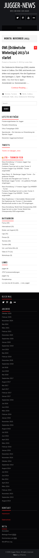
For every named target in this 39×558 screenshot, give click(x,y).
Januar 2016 (6, 418)
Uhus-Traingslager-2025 (10, 128)
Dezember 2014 (7, 454)
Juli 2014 (5, 472)
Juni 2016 (5, 407)
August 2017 (6, 382)
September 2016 (7, 400)
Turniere (14, 94)
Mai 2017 (5, 385)
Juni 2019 (5, 349)
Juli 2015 (5, 432)
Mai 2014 (5, 479)
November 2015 (7, 421)
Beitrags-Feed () (9, 534)
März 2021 (5, 328)
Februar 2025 (6, 317)
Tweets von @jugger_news (11, 151)
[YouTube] (28, 18)
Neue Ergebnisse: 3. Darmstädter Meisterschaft (18, 199)
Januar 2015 (6, 450)
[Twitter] (17, 18)
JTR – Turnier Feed (13, 157)
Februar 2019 (6, 357)
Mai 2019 (5, 353)
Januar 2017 (6, 396)
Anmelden (5, 531)
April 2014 (5, 483)
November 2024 (7, 320)
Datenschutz (6, 520)
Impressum (6, 513)
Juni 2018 (5, 371)
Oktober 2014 (6, 461)
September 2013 (7, 497)
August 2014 (6, 468)
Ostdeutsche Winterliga (27, 97)
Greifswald (5, 97)
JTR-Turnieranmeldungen (11, 272)
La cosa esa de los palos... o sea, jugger (16, 283)
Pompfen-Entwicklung (9, 125)
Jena (16, 97)
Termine (7, 94)
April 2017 (5, 389)
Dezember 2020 (7, 335)
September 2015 (7, 425)
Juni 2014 (5, 475)
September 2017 (7, 378)
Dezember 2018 (7, 360)
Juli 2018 (5, 367)
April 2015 (5, 439)
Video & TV (6, 252)
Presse (4, 237)
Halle (12, 97)
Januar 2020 (6, 342)
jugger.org (5, 276)
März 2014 (5, 486)
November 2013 (7, 493)
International (6, 226)
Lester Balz (28, 62)
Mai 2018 (5, 375)
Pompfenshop (6, 279)
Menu (19, 28)
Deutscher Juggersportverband (12, 138)
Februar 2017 (6, 393)
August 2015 (6, 429)
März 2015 (5, 443)
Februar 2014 (6, 490)
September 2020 (7, 338)
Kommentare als (9, 538)
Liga (3, 234)
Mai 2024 (5, 324)
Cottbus (29, 94)
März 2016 (5, 411)
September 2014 (7, 465)
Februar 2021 (6, 331)
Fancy (4, 223)
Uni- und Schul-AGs (8, 248)
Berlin (24, 94)
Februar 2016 (6, 414)
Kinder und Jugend (8, 230)
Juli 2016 (5, 403)
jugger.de (5, 268)
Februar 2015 (6, 447)
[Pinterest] (23, 18)
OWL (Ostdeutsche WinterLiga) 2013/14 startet (15, 53)
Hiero (15, 555)
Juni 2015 (5, 436)
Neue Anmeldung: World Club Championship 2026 (19, 207)
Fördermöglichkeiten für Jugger (13, 121)
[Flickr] (34, 18)
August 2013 (6, 501)
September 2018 (7, 364)
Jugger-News (19, 5)
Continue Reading (19, 88)
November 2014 (7, 457)
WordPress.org (7, 542)
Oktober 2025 (6, 313)
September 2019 (7, 346)
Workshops (6, 255)
